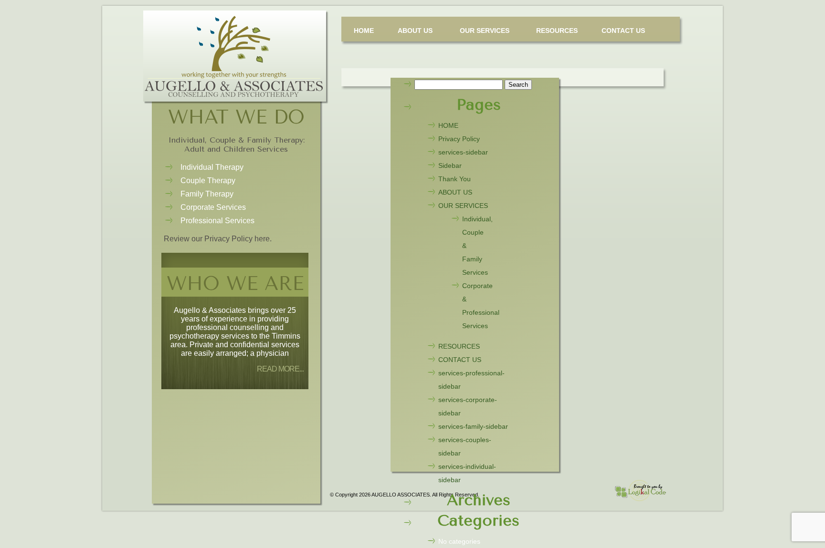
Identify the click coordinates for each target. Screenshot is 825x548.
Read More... (280, 369)
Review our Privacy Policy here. (218, 239)
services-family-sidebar (473, 426)
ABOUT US (415, 30)
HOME (364, 30)
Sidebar (450, 165)
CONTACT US (623, 30)
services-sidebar (463, 152)
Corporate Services (213, 207)
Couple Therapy (207, 180)
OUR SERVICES (484, 30)
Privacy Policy (459, 139)
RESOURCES (557, 30)
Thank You (454, 179)
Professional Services (217, 221)
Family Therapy (206, 194)
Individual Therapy (211, 167)
